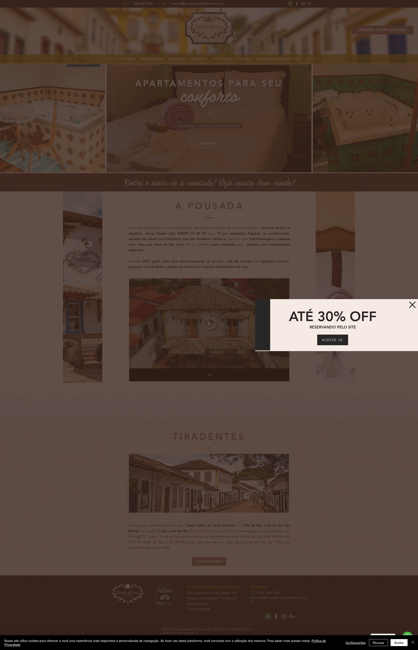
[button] (412, 305)
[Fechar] (412, 643)
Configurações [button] (356, 642)
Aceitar (399, 642)
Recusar (378, 642)
